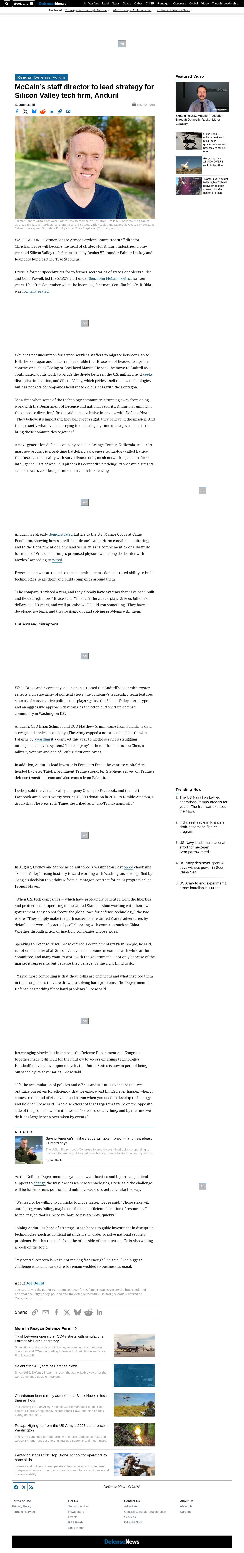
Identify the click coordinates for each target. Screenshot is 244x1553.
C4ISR (150, 3)
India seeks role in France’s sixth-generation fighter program (202, 827)
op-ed (128, 867)
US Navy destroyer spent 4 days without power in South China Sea (202, 867)
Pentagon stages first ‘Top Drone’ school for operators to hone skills (61, 1457)
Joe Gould (27, 105)
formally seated (35, 291)
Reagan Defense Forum (41, 77)
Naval (115, 3)
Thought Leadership (225, 3)
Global (193, 3)
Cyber (138, 3)
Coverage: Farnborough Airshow (86, 10)
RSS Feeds (75, 1522)
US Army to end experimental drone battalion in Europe (203, 885)
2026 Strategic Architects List (132, 10)
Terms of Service (23, 1511)
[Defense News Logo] (52, 3)
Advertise (130, 1506)
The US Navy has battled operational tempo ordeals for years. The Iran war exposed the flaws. (203, 804)
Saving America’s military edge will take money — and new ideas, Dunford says (99, 1140)
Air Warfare (91, 3)
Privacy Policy (21, 1506)
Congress (179, 3)
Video (205, 3)
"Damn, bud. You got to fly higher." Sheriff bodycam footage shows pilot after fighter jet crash (215, 185)
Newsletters (76, 1511)
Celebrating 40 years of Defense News (46, 1366)
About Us (186, 1506)
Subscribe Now (78, 1506)
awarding (42, 739)
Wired (57, 560)
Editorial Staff (133, 1522)
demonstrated (61, 534)
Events (73, 1517)
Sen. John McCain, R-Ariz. (110, 278)
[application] (202, 97)
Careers (185, 1511)
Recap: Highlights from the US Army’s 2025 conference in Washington (62, 1428)
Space (127, 3)
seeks (148, 374)
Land (105, 3)
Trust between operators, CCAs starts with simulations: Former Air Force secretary (59, 1338)
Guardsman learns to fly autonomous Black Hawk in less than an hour (61, 1398)
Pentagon (164, 3)
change (40, 1183)
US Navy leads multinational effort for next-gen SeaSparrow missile (202, 847)
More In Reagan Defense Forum (44, 1328)
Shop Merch (76, 1527)
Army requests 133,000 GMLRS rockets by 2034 (213, 162)
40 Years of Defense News (173, 10)
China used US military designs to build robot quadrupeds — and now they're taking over (214, 142)
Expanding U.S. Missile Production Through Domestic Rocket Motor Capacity (199, 119)
